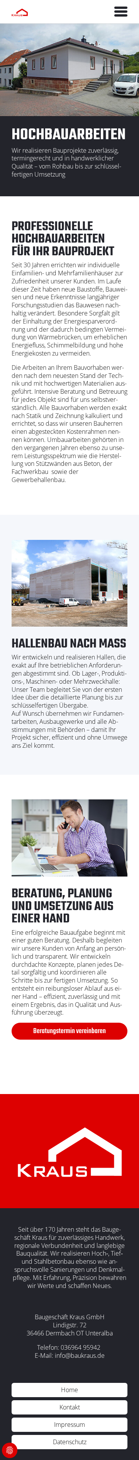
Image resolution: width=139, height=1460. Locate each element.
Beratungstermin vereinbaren (69, 1031)
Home (69, 1390)
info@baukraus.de (80, 1355)
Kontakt (69, 1407)
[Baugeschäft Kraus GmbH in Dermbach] (20, 11)
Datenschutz (69, 1442)
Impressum (69, 1424)
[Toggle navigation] (121, 11)
